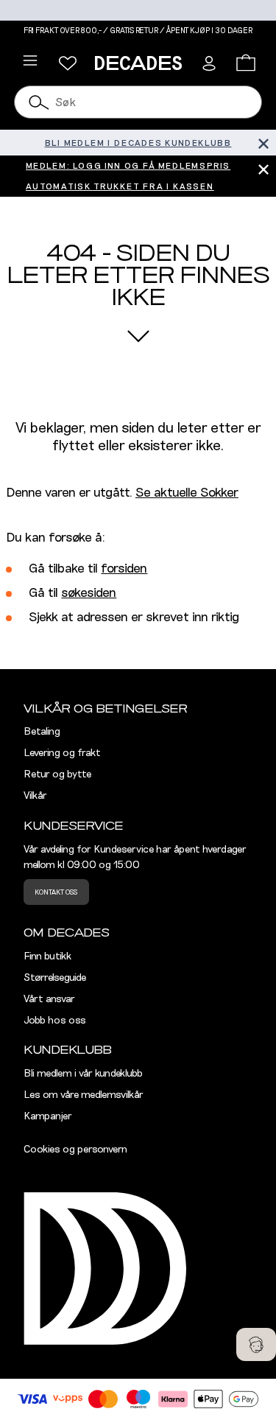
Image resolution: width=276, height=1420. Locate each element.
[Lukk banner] (263, 142)
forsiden (124, 569)
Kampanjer (48, 1116)
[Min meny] (67, 63)
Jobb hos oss (55, 1020)
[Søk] (39, 102)
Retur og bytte (57, 774)
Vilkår (35, 796)
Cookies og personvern (75, 1149)
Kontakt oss (56, 892)
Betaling (42, 732)
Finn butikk (47, 956)
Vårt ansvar (49, 999)
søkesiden (88, 593)
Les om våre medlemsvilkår (84, 1095)
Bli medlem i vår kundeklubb (83, 1074)
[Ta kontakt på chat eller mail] (256, 1344)
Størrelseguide (55, 978)
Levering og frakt (62, 753)
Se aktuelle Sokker (186, 493)
